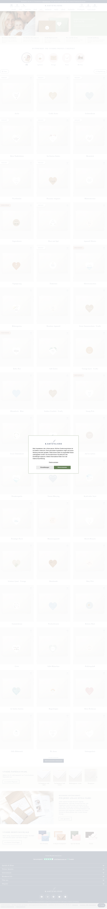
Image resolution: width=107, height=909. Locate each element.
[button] (53, 462)
